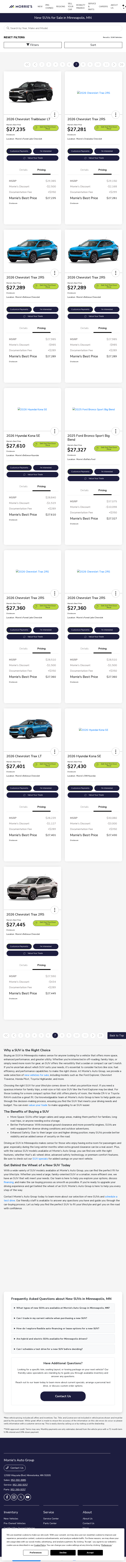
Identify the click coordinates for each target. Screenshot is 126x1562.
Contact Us (63, 1396)
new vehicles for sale (36, 1075)
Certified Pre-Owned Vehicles (19, 1528)
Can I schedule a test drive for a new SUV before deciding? (49, 1349)
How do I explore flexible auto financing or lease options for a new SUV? (57, 1328)
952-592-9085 (18, 1480)
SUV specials (40, 1159)
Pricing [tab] (41, 170)
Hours (86, 1528)
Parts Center (50, 1523)
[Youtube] (27, 1497)
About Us (88, 1518)
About (87, 1512)
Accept (90, 1553)
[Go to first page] (27, 65)
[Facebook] (7, 1497)
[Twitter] (21, 1497)
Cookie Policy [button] (40, 1545)
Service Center (51, 1518)
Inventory (11, 1512)
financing (9, 1182)
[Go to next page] (114, 65)
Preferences (36, 1553)
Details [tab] (23, 170)
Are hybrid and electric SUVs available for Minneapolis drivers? (51, 1338)
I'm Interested (46, 151)
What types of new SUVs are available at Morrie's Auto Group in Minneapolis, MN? (63, 1307)
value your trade (38, 1105)
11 (106, 64)
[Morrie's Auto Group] (21, 6)
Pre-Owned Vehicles (15, 1523)
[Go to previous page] (35, 65)
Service (48, 1512)
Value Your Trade (35, 158)
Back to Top (117, 1035)
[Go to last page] (122, 65)
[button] (55, 115)
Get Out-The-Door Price (48, 128)
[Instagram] (14, 1497)
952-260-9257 (20, 1484)
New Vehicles (11, 1518)
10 (97, 64)
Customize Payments (19, 151)
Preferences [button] (106, 1545)
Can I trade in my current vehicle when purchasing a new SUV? (51, 1318)
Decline (63, 1553)
